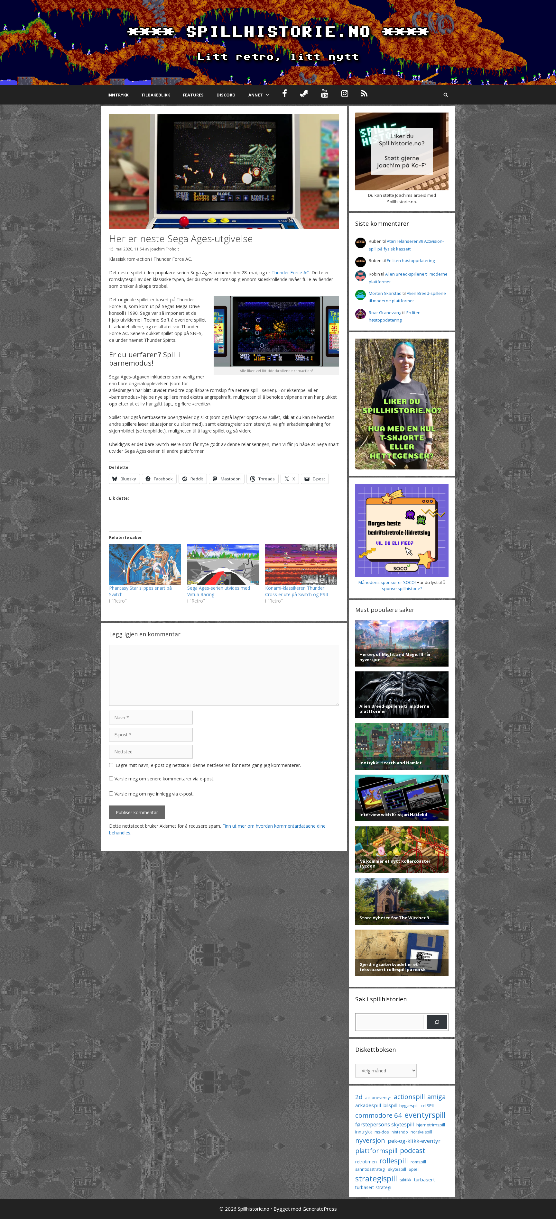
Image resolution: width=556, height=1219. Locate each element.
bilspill (390, 1105)
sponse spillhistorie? (402, 588)
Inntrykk (117, 95)
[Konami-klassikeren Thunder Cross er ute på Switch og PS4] (301, 564)
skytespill (397, 1169)
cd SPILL (429, 1105)
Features (193, 95)
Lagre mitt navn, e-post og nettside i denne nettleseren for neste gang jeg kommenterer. (208, 765)
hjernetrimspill (430, 1125)
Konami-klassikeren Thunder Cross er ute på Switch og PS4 (296, 591)
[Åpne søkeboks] (446, 95)
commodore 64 (378, 1115)
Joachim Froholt (164, 248)
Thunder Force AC (290, 272)
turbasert (424, 1179)
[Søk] (437, 1022)
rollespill (393, 1161)
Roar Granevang (385, 312)
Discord (226, 95)
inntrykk (363, 1132)
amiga (436, 1096)
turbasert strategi (373, 1187)
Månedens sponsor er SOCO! (387, 582)
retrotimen (366, 1162)
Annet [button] (255, 95)
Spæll (414, 1169)
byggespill (409, 1105)
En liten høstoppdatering (411, 260)
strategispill (376, 1178)
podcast (412, 1150)
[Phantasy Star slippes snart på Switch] (145, 564)
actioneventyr (378, 1097)
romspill (418, 1162)
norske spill (421, 1132)
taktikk (405, 1180)
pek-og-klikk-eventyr (414, 1140)
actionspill (409, 1096)
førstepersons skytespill (384, 1124)
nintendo (400, 1132)
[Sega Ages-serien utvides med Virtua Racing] (223, 564)
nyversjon (370, 1140)
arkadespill (368, 1105)
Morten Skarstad (385, 293)
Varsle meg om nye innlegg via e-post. (154, 794)
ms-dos (382, 1132)
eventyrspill (425, 1114)
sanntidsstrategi (370, 1169)
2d (359, 1097)
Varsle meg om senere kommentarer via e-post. (164, 779)
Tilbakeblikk (155, 95)
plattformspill (376, 1150)
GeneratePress (319, 1208)
